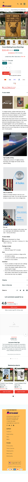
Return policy (9, 453)
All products (6, 9)
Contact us (9, 431)
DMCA (8, 439)
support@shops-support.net (13, 423)
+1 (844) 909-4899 (11, 421)
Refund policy (10, 456)
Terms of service (10, 448)
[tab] (10, 358)
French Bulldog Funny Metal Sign (14, 354)
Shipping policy (10, 450)
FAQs (8, 436)
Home (1, 9)
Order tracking (10, 434)
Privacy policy (10, 445)
